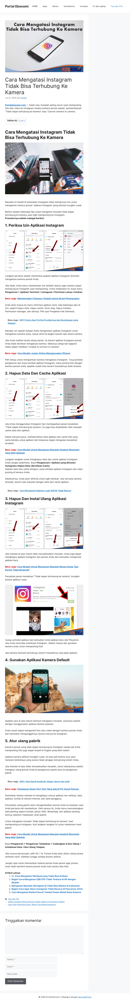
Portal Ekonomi (17, 6)
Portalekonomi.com (15, 105)
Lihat (22, 121)
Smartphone (69, 6)
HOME (35, 6)
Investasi (84, 6)
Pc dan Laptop (99, 6)
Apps (45, 6)
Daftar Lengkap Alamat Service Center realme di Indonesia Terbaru (36, 902)
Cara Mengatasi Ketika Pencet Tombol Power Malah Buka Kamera (46, 892)
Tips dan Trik (116, 6)
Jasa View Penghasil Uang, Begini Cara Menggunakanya (32, 904)
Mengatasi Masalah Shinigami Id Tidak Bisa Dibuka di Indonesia (46, 886)
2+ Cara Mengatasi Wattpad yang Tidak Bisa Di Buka (40, 876)
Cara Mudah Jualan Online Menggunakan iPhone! (43, 353)
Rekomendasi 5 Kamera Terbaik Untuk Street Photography (48, 298)
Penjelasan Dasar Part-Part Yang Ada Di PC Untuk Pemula (48, 789)
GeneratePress (85, 997)
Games (55, 6)
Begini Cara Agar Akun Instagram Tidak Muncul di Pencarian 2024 (47, 889)
